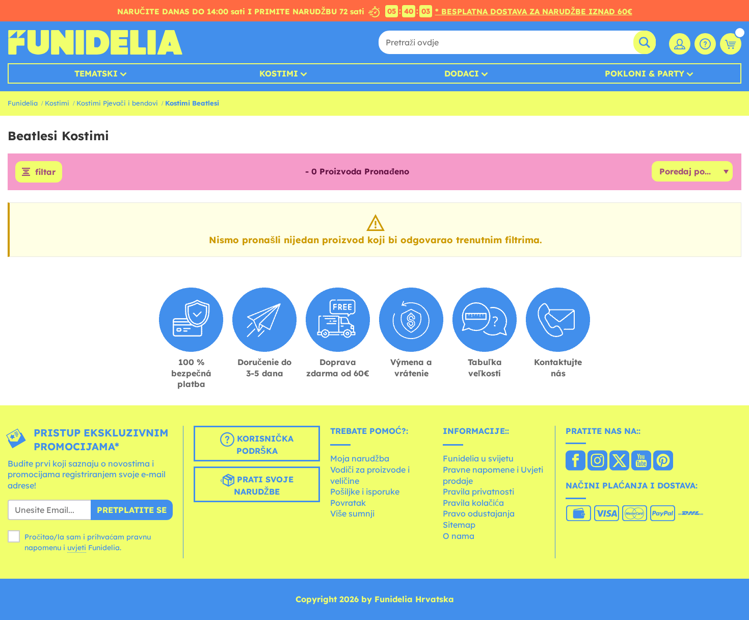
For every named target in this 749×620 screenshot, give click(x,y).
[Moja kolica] (730, 44)
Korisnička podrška (263, 444)
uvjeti (76, 547)
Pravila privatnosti (478, 491)
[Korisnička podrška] (705, 44)
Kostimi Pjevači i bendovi (117, 103)
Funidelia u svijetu (478, 458)
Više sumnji (352, 513)
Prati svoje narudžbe (263, 485)
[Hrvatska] (575, 461)
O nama (458, 536)
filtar (45, 172)
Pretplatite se (132, 510)
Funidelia (23, 103)
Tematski (96, 73)
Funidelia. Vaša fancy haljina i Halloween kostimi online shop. (95, 42)
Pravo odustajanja (479, 513)
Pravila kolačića (473, 503)
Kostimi (278, 73)
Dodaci (461, 73)
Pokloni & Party (644, 73)
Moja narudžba (359, 458)
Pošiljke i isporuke (364, 491)
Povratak (348, 503)
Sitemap (459, 525)
